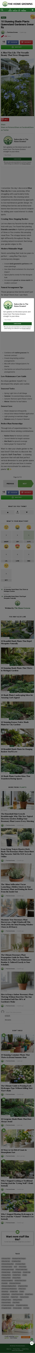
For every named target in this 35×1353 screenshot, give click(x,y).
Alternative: (8, 1020)
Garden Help (27, 1272)
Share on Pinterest (8, 127)
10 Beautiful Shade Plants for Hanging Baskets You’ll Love (16, 750)
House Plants (17, 1277)
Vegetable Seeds (7, 1308)
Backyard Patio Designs (19, 1258)
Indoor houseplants (8, 1280)
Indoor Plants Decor (21, 1280)
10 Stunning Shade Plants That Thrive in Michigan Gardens (16, 669)
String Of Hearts (7, 1299)
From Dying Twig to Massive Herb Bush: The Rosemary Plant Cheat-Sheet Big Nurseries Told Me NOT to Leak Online (17, 853)
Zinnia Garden (17, 1308)
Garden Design (6, 1272)
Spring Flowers (24, 1297)
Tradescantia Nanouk (8, 1305)
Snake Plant (6, 1297)
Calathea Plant (16, 1261)
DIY (16, 1266)
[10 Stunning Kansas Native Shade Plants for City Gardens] (17, 711)
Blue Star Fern (6, 1261)
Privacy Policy (16, 1349)
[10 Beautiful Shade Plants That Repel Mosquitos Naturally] (17, 629)
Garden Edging (17, 1272)
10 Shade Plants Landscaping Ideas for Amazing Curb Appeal (17, 696)
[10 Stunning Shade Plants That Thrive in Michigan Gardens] (17, 657)
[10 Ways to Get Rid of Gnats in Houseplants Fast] (17, 1138)
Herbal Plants (17, 1275)
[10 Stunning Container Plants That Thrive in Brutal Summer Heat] (17, 1043)
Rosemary (5, 1291)
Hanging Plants (7, 1275)
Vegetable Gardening (22, 1305)
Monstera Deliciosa (15, 1283)
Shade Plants (6, 1294)
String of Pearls (18, 1299)
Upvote (8, 512)
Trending (23, 10)
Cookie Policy (25, 1349)
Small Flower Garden (18, 1294)
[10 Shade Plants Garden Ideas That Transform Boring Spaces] (17, 765)
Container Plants (21, 1264)
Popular (15, 10)
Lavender (5, 1283)
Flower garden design (8, 1269)
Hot (19, 10)
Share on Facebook (22, 127)
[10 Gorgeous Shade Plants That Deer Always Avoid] (17, 1108)
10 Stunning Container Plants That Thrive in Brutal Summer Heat (15, 1056)
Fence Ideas (23, 1266)
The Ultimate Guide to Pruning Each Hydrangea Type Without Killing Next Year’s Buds (16, 1088)
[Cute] (32, 16)
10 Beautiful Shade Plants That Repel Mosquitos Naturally (16, 642)
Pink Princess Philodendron (10, 1288)
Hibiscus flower (6, 1277)
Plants (11, 637)
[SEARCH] (2, 10)
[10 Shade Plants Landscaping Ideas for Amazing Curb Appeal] (17, 684)
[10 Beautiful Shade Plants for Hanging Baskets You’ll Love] (17, 738)
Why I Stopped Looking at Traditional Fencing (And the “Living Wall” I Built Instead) (17, 1183)
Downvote (27, 512)
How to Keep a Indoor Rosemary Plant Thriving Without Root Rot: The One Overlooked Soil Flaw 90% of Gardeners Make (17, 998)
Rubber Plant (14, 1291)
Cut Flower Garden (7, 1266)
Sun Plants (16, 1302)
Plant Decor (22, 1288)
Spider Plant (15, 1297)
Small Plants (29, 1294)
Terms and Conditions (17, 1350)
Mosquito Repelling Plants (9, 1286)
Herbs (25, 1275)
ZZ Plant (27, 1308)
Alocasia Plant (6, 1258)
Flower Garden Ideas (22, 1269)
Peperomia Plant (23, 1286)
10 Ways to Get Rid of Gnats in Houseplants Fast (14, 1151)
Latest (10, 10)
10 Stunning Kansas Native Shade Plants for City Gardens (15, 723)
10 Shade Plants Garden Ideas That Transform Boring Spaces (15, 777)
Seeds (22, 1291)
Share (3, 125)
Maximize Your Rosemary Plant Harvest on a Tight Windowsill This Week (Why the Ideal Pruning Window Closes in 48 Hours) (17, 923)
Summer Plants (7, 1302)
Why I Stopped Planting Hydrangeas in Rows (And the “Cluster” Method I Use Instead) (17, 1216)
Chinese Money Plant (8, 1264)
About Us (9, 1349)
